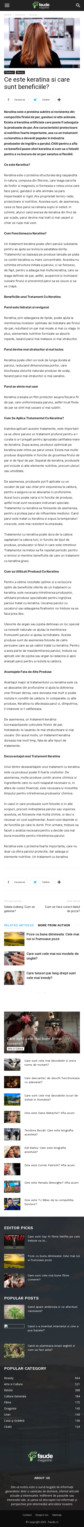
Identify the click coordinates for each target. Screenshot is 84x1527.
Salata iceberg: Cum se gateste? (19, 909)
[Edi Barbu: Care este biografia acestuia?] (12, 1152)
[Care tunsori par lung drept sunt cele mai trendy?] (14, 978)
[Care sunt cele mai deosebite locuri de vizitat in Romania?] (12, 1099)
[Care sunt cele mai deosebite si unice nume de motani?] (12, 1065)
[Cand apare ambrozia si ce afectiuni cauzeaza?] (14, 1312)
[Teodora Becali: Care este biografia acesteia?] (12, 1134)
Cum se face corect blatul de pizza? (62, 909)
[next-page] (44, 992)
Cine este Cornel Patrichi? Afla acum (49, 1165)
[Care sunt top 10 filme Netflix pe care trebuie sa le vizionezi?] (14, 1241)
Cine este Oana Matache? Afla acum (49, 1113)
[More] (59, 100)
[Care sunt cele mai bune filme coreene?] (42, 1032)
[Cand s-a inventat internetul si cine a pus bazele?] (14, 1331)
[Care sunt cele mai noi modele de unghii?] (14, 958)
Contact (27, 1515)
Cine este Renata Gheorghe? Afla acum (51, 1182)
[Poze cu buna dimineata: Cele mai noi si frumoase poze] (14, 939)
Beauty (33, 14)
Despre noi (41, 1515)
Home (7, 14)
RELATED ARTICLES (19, 925)
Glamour (20, 14)
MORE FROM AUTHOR (54, 925)
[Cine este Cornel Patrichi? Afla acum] (12, 1169)
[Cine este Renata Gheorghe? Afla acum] (12, 1187)
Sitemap (57, 1515)
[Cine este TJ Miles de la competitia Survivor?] (12, 1204)
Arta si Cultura (15, 1048)
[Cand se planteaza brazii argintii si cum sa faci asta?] (14, 1351)
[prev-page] (38, 992)
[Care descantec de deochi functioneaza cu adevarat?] (12, 1082)
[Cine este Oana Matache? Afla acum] (12, 1117)
